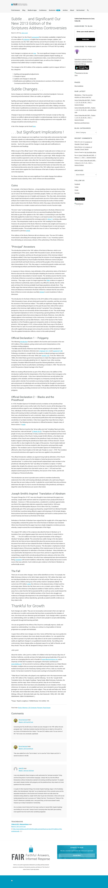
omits (29, 584)
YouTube (77, 193)
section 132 (45, 355)
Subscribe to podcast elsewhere (83, 61)
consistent (18, 559)
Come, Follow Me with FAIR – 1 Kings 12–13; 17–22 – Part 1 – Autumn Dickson (85, 163)
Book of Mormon (23, 707)
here (34, 126)
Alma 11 (50, 219)
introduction (24, 342)
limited (42, 292)
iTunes (76, 190)
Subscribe (85, 39)
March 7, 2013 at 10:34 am (26, 770)
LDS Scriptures (32, 707)
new (34, 53)
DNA (48, 280)
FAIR (27, 4)
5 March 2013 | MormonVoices (20, 824)
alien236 (21, 768)
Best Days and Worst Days (82, 123)
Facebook (77, 184)
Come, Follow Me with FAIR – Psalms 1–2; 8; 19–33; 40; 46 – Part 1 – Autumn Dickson (85, 118)
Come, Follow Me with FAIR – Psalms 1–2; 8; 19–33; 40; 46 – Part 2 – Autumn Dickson (85, 102)
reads (23, 424)
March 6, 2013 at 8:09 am (26, 748)
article (28, 230)
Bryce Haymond (23, 720)
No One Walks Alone (90, 152)
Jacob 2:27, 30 (57, 351)
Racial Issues (46, 707)
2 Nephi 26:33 (36, 431)
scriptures (26, 39)
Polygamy (40, 707)
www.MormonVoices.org (50, 659)
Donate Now (77, 855)
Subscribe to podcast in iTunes (83, 59)
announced (35, 37)
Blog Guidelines (79, 86)
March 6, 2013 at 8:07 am (26, 722)
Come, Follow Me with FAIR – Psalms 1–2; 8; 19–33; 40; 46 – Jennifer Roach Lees (85, 110)
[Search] (88, 11)
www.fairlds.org (16, 664)
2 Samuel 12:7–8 (44, 351)
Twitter (76, 187)
